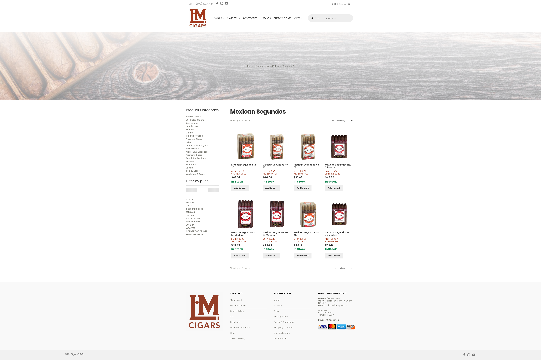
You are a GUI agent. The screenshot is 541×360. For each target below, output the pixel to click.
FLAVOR (190, 199)
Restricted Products (240, 327)
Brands (267, 18)
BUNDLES (190, 202)
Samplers (232, 18)
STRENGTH (191, 215)
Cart (232, 316)
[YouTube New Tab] (226, 3)
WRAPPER (190, 228)
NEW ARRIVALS (193, 221)
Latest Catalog (237, 338)
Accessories (250, 18)
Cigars (218, 18)
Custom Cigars (282, 18)
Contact (278, 305)
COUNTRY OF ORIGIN (196, 231)
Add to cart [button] (240, 188)
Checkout (235, 322)
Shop (232, 333)
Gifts (297, 18)
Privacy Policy (281, 316)
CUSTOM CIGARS (194, 209)
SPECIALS (190, 212)
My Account (236, 300)
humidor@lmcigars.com (336, 305)
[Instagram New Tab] (221, 3)
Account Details (238, 305)
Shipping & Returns (283, 327)
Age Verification (282, 333)
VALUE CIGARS (193, 218)
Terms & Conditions (284, 322)
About (277, 300)
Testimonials (280, 338)
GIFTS (189, 205)
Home (250, 66)
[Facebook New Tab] (217, 3)
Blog (276, 311)
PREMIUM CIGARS (194, 234)
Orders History (237, 311)
